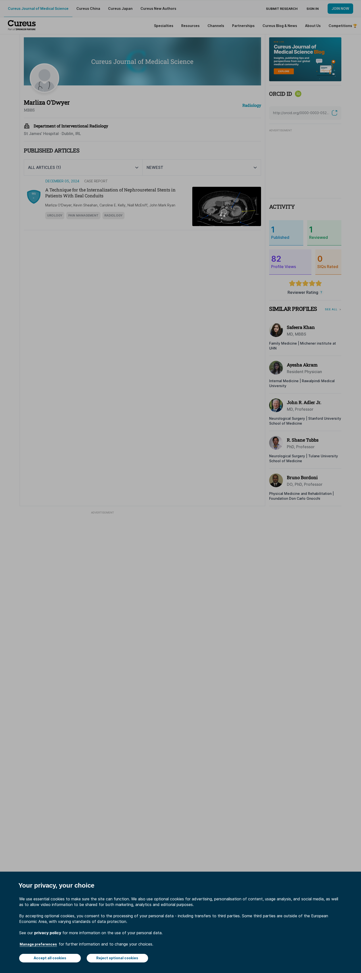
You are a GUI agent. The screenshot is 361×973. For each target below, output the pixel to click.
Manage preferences (38, 944)
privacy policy (47, 932)
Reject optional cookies (117, 958)
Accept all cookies (50, 958)
